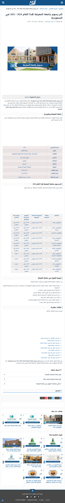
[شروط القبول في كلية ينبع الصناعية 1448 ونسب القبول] (32, 474)
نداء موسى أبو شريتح (50, 21)
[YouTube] (27, 497)
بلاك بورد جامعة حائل (54, 350)
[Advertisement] (32, 34)
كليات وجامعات (43, 9)
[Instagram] (31, 497)
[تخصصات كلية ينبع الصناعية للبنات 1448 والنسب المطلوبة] (53, 474)
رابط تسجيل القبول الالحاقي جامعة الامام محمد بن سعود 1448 (13, 466)
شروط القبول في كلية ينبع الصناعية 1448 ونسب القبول (33, 481)
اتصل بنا (41, 500)
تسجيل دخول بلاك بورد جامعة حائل (50, 353)
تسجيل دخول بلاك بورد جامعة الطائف (50, 343)
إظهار (26, 97)
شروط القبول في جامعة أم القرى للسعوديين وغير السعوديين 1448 (54, 466)
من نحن (48, 500)
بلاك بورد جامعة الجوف (54, 345)
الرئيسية (61, 9)
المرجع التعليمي (53, 9)
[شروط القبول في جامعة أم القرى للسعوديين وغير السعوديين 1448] (53, 458)
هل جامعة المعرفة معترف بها (13, 425)
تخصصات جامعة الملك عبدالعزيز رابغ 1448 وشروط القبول (53, 450)
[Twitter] (35, 497)
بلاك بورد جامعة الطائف (53, 340)
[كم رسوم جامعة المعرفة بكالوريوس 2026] (53, 419)
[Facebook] (38, 497)
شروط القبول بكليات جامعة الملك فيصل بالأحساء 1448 (13, 450)
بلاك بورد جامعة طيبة (54, 355)
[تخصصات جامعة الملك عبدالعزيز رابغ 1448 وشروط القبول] (53, 443)
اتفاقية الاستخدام (20, 500)
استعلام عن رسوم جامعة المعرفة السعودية (34, 426)
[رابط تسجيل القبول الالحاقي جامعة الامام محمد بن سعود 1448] (12, 458)
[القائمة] (62, 3)
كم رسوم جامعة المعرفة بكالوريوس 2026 (55, 426)
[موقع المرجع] (32, 3)
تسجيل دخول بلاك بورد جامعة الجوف (50, 348)
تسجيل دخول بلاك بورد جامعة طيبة (50, 357)
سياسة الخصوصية (32, 500)
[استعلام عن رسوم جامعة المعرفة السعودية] (32, 419)
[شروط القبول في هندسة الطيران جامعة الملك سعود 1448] (32, 443)
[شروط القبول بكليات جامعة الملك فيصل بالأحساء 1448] (12, 443)
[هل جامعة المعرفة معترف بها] (12, 419)
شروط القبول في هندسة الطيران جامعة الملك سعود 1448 (33, 450)
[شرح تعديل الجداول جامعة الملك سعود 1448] (32, 458)
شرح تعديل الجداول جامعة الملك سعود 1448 (34, 465)
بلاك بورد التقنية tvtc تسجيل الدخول (50, 338)
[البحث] (3, 3)
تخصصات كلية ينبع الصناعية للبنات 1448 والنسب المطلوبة (54, 481)
